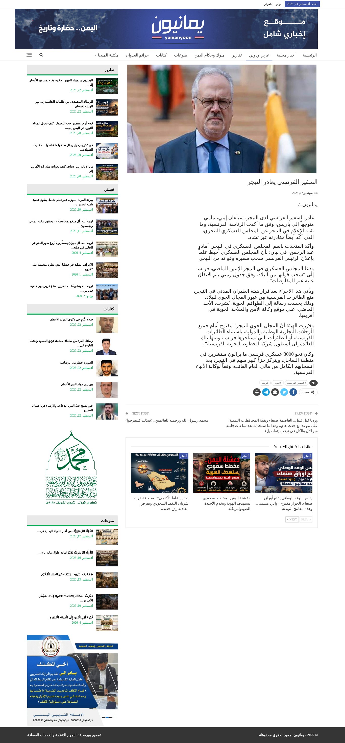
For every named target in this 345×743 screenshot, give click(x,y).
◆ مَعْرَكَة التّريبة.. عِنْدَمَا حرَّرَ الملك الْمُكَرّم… (65, 574)
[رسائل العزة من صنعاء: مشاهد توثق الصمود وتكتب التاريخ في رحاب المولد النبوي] (107, 347)
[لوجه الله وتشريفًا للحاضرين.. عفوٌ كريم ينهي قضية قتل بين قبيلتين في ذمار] (107, 292)
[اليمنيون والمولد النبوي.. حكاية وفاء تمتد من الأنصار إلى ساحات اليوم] (107, 86)
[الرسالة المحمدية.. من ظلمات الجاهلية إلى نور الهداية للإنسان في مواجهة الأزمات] (107, 107)
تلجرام (268, 4)
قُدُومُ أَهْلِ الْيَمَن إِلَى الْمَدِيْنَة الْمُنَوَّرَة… (70, 617)
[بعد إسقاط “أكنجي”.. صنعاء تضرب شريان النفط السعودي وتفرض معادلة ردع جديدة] (159, 473)
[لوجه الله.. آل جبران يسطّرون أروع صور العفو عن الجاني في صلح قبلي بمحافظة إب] (107, 249)
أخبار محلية (286, 55)
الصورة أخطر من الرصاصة (76, 362)
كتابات (161, 55)
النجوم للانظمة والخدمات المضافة (52, 735)
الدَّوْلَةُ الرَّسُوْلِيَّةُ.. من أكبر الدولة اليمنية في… (65, 531)
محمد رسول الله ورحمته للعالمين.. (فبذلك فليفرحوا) (167, 420)
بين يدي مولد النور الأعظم (77, 384)
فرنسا (265, 382)
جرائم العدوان (137, 55)
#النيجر (277, 382)
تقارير (237, 55)
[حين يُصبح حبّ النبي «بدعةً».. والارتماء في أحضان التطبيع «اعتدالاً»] (107, 411)
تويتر (278, 4)
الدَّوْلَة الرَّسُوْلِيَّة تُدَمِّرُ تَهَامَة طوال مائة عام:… (65, 552)
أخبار (308, 456)
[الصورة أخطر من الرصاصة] (107, 368)
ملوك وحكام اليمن (209, 55)
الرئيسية (310, 55)
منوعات (180, 55)
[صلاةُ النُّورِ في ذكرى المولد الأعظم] (107, 325)
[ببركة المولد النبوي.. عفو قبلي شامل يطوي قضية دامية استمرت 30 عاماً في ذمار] (107, 206)
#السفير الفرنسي (296, 382)
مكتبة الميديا (108, 55)
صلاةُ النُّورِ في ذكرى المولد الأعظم (71, 319)
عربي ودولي (259, 55)
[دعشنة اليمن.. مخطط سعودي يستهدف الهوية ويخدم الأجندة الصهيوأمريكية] (222, 473)
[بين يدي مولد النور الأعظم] (107, 390)
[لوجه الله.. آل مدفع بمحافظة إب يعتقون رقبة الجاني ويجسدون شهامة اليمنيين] (107, 227)
